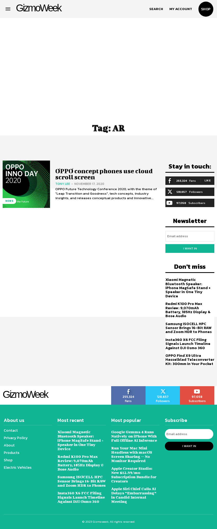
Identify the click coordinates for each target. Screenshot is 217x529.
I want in (190, 248)
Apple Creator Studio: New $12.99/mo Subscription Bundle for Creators (133, 474)
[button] (156, 9)
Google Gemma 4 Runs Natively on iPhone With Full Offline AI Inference (134, 436)
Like (208, 181)
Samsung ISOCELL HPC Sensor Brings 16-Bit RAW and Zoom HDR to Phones (188, 328)
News (9, 201)
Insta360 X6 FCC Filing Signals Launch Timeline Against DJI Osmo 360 (187, 344)
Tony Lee (62, 183)
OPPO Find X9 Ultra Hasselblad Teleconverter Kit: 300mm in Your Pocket (189, 360)
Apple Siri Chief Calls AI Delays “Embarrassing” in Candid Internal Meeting (133, 495)
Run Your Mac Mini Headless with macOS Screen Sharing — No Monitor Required (131, 454)
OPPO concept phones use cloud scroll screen (104, 174)
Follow (162, 388)
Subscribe (197, 388)
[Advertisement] (108, 67)
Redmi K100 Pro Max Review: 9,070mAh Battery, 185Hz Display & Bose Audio (187, 310)
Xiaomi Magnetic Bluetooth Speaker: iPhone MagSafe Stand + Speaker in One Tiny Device (188, 288)
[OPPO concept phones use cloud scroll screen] (26, 184)
